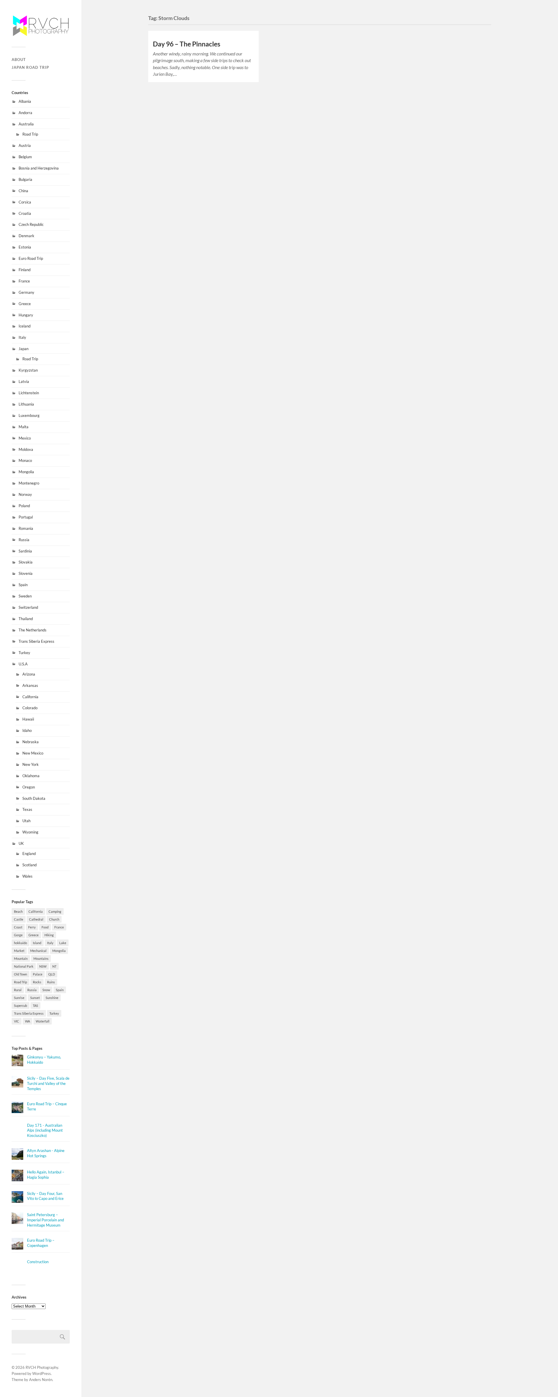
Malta (23, 426)
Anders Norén (40, 1379)
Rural (18, 990)
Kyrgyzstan (28, 370)
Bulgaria (25, 179)
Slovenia (26, 573)
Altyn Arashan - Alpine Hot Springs (46, 1153)
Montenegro (29, 483)
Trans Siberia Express (36, 641)
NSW (42, 966)
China (23, 190)
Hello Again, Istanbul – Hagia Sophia (45, 1175)
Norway (25, 494)
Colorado (29, 707)
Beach (18, 911)
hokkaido (20, 943)
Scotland (29, 865)
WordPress (41, 1373)
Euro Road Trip (31, 258)
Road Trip (30, 134)
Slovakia (26, 562)
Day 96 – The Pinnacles (186, 44)
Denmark (26, 235)
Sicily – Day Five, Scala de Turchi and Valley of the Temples (48, 1083)
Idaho (27, 730)
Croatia (25, 213)
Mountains (41, 958)
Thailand (26, 618)
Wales (27, 876)
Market (19, 951)
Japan (23, 348)
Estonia (25, 247)
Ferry (32, 927)
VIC (16, 1021)
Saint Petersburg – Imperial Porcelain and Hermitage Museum (45, 1219)
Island (37, 943)
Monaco (25, 460)
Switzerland (28, 607)
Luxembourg (29, 415)
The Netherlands (32, 630)
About (19, 59)
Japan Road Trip (30, 67)
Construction (38, 1261)
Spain (23, 584)
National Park (23, 966)
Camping (55, 911)
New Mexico (32, 753)
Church (54, 919)
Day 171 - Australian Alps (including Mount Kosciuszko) (45, 1130)
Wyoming (30, 832)
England (29, 853)
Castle (18, 919)
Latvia (24, 381)
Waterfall (42, 1021)
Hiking (49, 935)
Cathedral (36, 919)
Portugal (26, 517)
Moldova (26, 449)
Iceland (25, 326)
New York (30, 764)
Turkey (24, 652)
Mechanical (38, 951)
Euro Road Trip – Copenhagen (40, 1243)
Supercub (20, 1005)
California (30, 696)
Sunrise (19, 998)
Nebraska (30, 741)
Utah (26, 820)
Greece (25, 303)
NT (54, 966)
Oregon (28, 787)
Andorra (25, 112)
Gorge (18, 935)
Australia (26, 124)
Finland (25, 269)
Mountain (21, 958)
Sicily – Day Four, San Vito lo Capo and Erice (45, 1196)
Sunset (35, 998)
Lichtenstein (29, 392)
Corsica (25, 202)
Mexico (25, 438)
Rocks (37, 982)
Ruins (51, 982)
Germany (26, 292)
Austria (25, 145)
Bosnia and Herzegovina (39, 168)
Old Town (20, 974)
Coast (18, 927)
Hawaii (28, 719)
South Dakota (33, 798)
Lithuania (26, 404)
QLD (51, 974)
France (24, 281)
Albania (25, 101)
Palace (37, 974)
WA (27, 1021)
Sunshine (52, 998)
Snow (46, 990)
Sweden (25, 596)
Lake (62, 943)
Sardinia (25, 551)
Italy (22, 337)
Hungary (26, 315)
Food (45, 927)
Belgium (25, 156)
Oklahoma (31, 775)
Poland (24, 505)
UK (21, 843)
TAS (35, 1005)
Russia (24, 539)
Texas (27, 809)
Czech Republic (31, 224)
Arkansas (30, 685)
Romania (26, 528)
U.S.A (23, 664)
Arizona (28, 674)
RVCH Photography (42, 1367)
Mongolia (26, 471)
